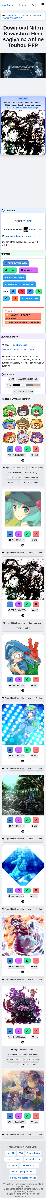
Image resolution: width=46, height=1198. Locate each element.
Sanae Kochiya (14, 482)
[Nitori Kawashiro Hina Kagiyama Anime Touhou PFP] (23, 579)
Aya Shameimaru (34, 468)
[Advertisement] (23, 181)
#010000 (16, 385)
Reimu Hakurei (28, 363)
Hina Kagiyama (10, 349)
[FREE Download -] (10, 449)
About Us (10, 1153)
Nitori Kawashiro (19, 345)
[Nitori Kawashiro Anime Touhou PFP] (23, 509)
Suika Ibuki (33, 1055)
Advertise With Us (29, 1165)
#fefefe (23, 385)
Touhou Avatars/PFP (12, 18)
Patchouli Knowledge (17, 1055)
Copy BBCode (30, 298)
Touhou (32, 349)
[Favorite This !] (18, 449)
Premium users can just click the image (22, 108)
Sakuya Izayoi (25, 360)
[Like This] (27, 449)
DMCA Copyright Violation (23, 1171)
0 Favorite (29, 270)
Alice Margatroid (26, 1050)
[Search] (33, 5)
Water (15, 356)
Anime (23, 349)
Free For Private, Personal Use (20, 236)
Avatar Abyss (13, 15)
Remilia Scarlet (10, 360)
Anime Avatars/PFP (31, 15)
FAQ (21, 1153)
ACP (10, 311)
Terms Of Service (14, 1159)
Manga (36, 356)
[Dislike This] (36, 449)
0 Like (11, 270)
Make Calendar (14, 277)
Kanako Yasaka (14, 478)
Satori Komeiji (14, 1064)
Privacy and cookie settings (23, 1178)
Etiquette (12, 1165)
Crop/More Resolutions (19, 284)
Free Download (17, 263)
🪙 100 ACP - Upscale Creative (18, 316)
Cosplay (16, 363)
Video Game (26, 356)
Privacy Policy (33, 1153)
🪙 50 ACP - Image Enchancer (23, 322)
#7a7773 (29, 385)
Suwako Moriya (31, 473)
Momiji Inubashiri (31, 478)
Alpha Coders (6, 5)
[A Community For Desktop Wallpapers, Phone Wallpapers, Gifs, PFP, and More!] (3, 15)
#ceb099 (36, 385)
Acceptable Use (33, 1159)
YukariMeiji (35, 229)
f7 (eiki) (27, 220)
